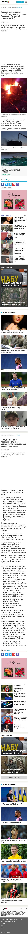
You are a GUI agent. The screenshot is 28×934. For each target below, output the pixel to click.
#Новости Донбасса (6, 187)
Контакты (3, 923)
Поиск (2, 930)
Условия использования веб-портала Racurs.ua (11, 919)
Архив (2, 927)
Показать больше (14, 777)
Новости (20, 2)
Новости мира (10, 435)
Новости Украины (11, 7)
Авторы (2, 925)
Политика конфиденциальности (8, 921)
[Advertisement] (14, 47)
